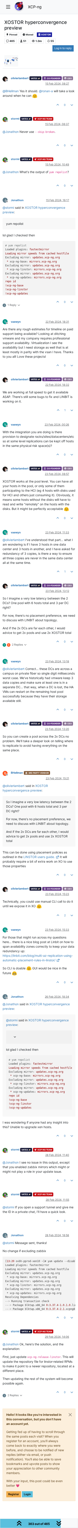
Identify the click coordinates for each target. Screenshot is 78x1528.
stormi (15, 118)
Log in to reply (63, 48)
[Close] (70, 1415)
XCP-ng (35, 7)
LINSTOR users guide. (39, 857)
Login (27, 1494)
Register (13, 1494)
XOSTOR (46, 34)
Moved (29, 34)
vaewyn (16, 321)
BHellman (17, 772)
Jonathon (17, 200)
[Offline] (7, 78)
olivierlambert (20, 78)
